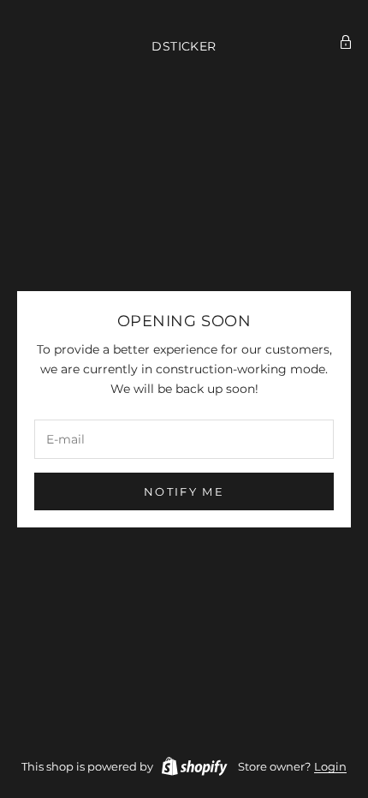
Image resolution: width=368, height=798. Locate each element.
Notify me (184, 491)
